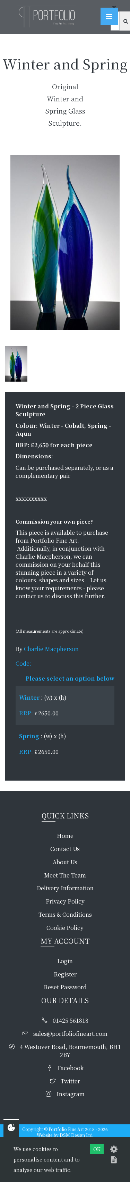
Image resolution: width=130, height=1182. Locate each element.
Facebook (71, 1068)
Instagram (71, 1094)
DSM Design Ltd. (77, 1135)
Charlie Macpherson (51, 649)
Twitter (70, 1081)
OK (97, 1149)
